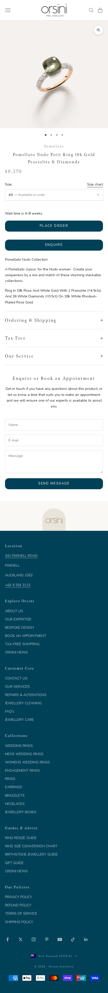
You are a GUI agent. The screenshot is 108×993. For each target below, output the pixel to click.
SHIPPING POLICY (19, 922)
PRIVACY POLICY (18, 897)
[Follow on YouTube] (59, 939)
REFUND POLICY (18, 905)
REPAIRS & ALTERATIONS (25, 695)
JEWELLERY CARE (19, 719)
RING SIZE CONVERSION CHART (31, 846)
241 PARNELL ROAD (21, 555)
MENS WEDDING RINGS (24, 754)
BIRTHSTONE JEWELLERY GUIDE (31, 854)
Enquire (54, 245)
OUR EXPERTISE (18, 619)
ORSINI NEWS (16, 652)
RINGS (10, 778)
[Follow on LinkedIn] (85, 939)
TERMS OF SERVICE (21, 913)
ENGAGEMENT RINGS (22, 770)
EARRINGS (13, 787)
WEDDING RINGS (19, 745)
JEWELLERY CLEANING (23, 703)
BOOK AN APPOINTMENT (25, 635)
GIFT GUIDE (14, 863)
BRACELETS (15, 795)
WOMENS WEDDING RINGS (27, 762)
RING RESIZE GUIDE (21, 838)
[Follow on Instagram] (33, 939)
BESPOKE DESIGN (19, 627)
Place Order (54, 226)
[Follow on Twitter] (20, 939)
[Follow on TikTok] (72, 939)
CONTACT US (16, 678)
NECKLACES (15, 803)
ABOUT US (14, 611)
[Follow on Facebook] (7, 939)
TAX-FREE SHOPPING (22, 644)
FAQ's (9, 711)
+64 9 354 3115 (17, 585)
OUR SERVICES (17, 686)
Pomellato (54, 146)
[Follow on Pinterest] (46, 939)
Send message (54, 483)
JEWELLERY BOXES (20, 812)
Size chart (95, 184)
